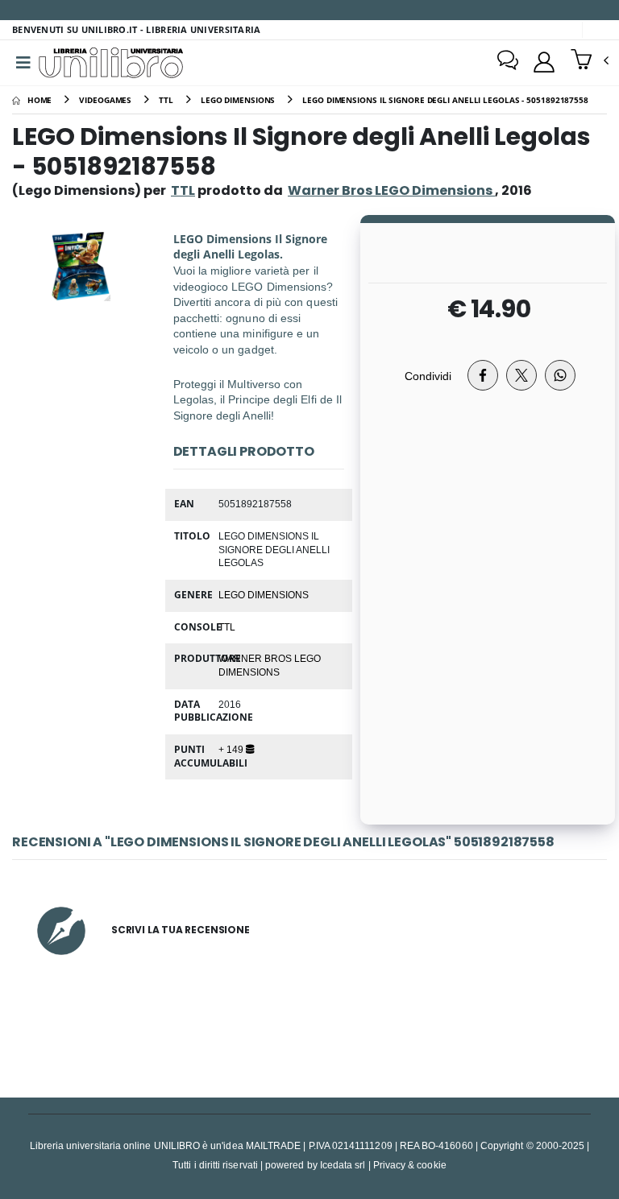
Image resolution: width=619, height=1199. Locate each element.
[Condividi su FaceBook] (482, 375)
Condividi (428, 375)
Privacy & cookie (410, 1165)
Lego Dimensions (263, 594)
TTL (183, 190)
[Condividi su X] (521, 375)
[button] (590, 61)
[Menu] (23, 63)
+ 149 (232, 748)
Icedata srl (343, 1165)
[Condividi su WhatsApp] (560, 375)
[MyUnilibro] (544, 62)
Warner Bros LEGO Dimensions (269, 664)
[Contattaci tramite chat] (507, 62)
